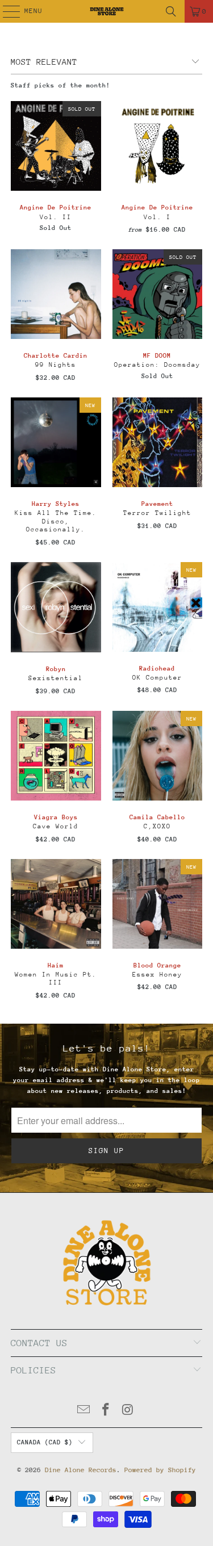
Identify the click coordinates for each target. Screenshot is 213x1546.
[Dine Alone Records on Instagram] (127, 1411)
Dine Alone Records (80, 1470)
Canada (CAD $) (45, 1442)
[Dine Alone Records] (106, 11)
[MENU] (5, 11)
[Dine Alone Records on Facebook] (106, 1411)
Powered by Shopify (160, 1470)
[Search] (171, 11)
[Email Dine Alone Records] (84, 1411)
